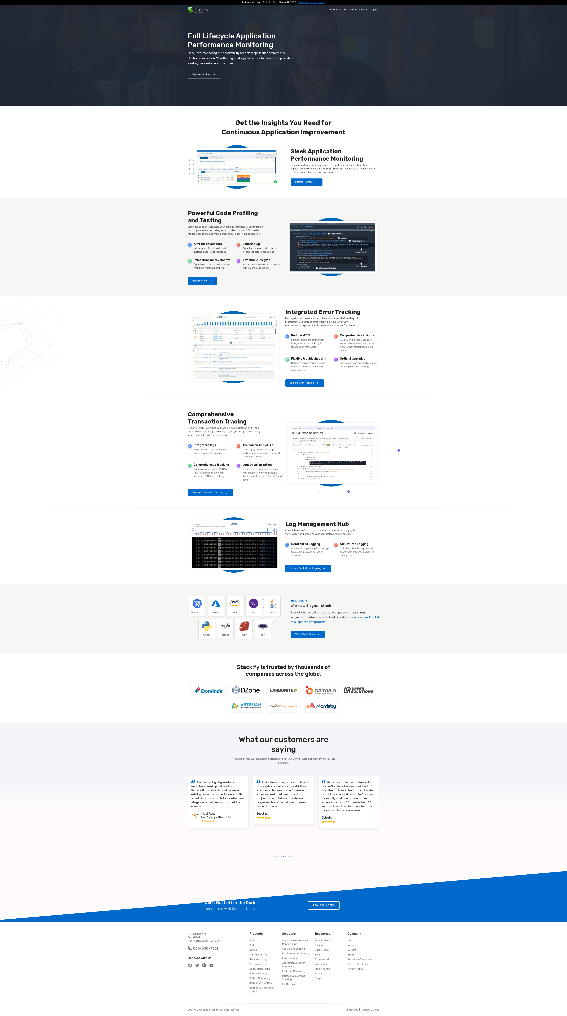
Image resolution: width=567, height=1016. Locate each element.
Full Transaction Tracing (295, 953)
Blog (317, 954)
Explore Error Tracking (302, 383)
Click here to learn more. (311, 2)
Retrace (253, 940)
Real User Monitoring (293, 971)
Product (334, 9)
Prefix (252, 945)
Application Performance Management (296, 942)
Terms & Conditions (358, 964)
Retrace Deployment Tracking (293, 978)
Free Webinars (322, 968)
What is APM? (322, 940)
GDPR (351, 954)
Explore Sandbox (201, 74)
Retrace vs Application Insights (261, 989)
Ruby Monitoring (258, 973)
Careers (352, 950)
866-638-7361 (205, 948)
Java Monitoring (258, 959)
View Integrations (305, 634)
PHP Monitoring (258, 964)
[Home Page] (198, 10)
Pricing (319, 945)
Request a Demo (324, 905)
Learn (362, 9)
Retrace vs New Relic (261, 983)
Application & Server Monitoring (293, 965)
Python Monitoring (259, 978)
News (351, 945)
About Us (353, 940)
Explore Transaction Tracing (208, 492)
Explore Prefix (200, 280)
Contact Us (352, 1009)
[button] (274, 856)
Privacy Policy (355, 968)
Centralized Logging (293, 948)
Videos (318, 973)
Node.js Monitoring (259, 968)
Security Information (359, 959)
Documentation (323, 959)
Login (373, 9)
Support (319, 978)
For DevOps (288, 984)
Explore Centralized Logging (306, 568)
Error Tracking (290, 958)
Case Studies (322, 950)
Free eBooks (321, 964)
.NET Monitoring (258, 954)
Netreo (253, 950)
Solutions (349, 9)
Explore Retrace (304, 182)
